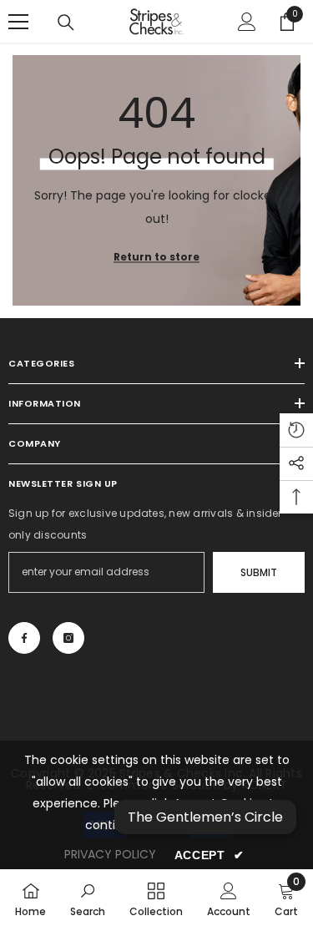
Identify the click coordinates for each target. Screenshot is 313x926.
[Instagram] (68, 638)
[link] (87, 898)
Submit (258, 572)
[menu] (18, 22)
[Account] (247, 22)
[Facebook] (24, 638)
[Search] (66, 23)
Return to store (156, 257)
